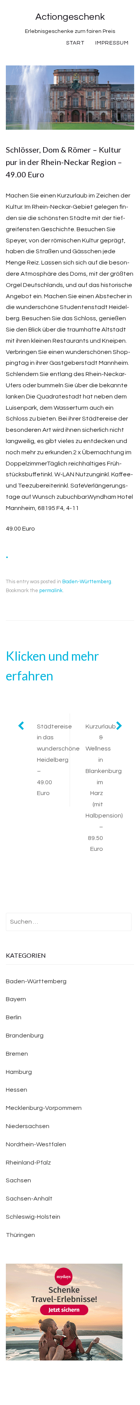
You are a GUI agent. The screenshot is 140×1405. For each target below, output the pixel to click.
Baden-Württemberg (86, 581)
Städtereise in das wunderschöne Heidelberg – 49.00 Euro (53, 760)
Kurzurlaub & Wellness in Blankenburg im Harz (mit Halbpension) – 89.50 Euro (104, 787)
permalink (51, 590)
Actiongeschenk (70, 17)
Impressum (112, 43)
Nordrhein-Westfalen (36, 1144)
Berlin (13, 1017)
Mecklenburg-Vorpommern (44, 1108)
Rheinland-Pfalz (28, 1162)
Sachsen (18, 1180)
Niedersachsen (27, 1126)
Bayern (16, 999)
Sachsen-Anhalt (29, 1198)
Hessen (16, 1090)
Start (75, 43)
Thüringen (20, 1235)
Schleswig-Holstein (33, 1217)
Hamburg (19, 1072)
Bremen (17, 1054)
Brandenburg (25, 1035)
